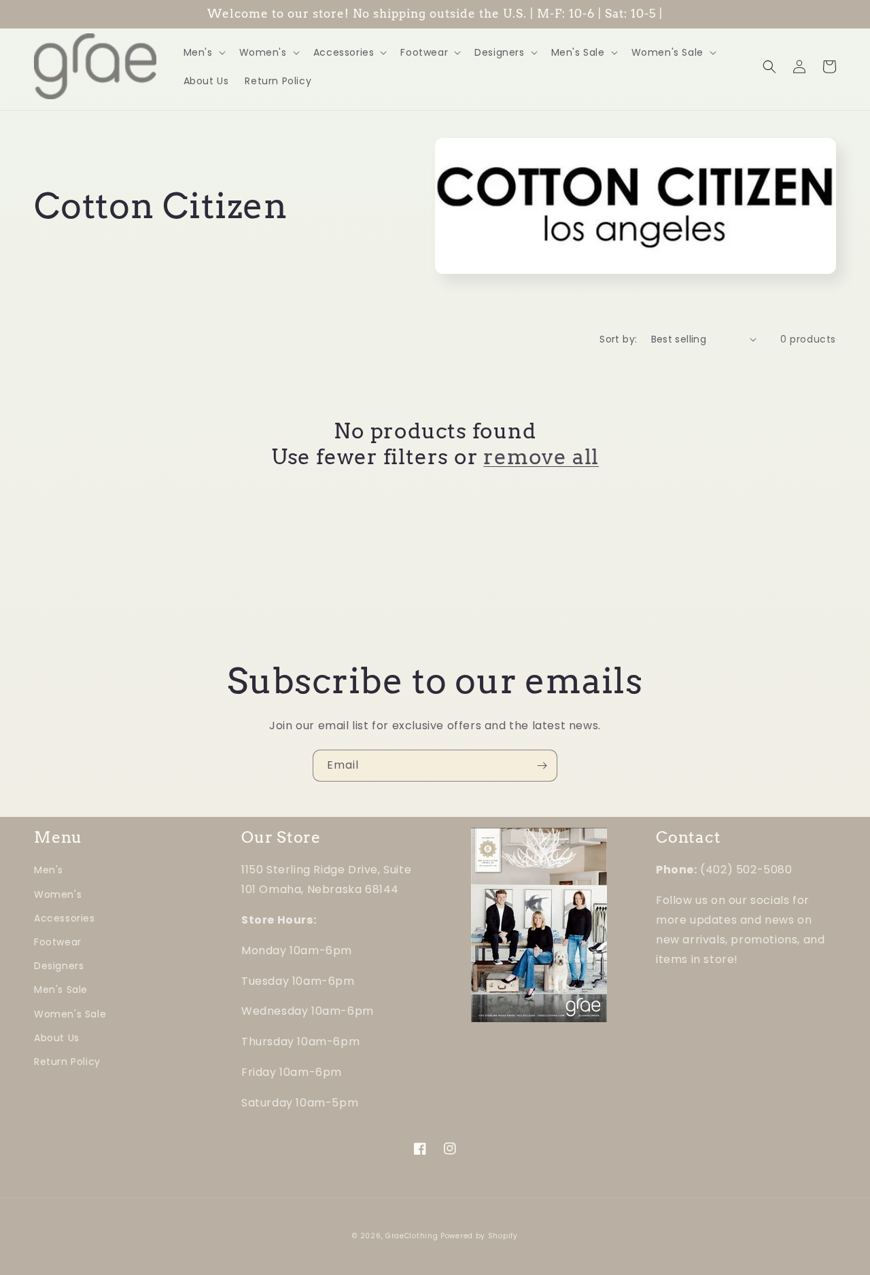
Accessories (64, 918)
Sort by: (618, 339)
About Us (57, 1038)
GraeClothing (411, 1236)
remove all (541, 457)
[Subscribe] (542, 766)
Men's (48, 870)
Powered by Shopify (479, 1236)
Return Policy (67, 1061)
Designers (59, 966)
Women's (58, 894)
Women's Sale (70, 1014)
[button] (203, 52)
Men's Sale (61, 989)
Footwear (58, 942)
